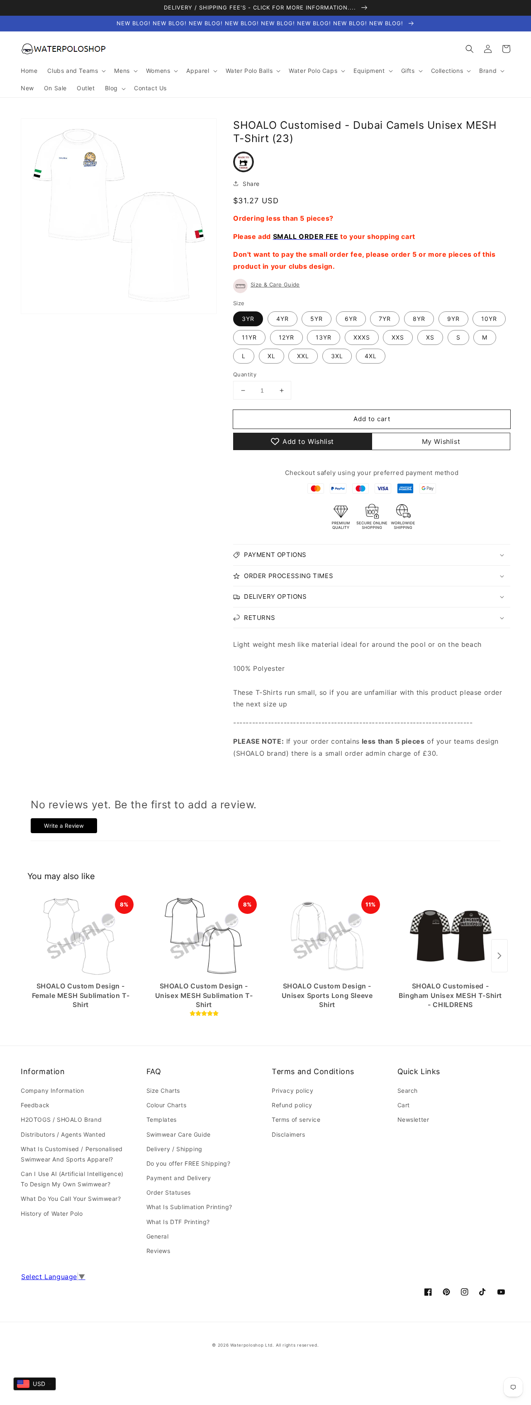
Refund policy (292, 1105)
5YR (316, 318)
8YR (419, 318)
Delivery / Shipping (174, 1148)
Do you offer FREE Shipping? (188, 1163)
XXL (303, 355)
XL (271, 355)
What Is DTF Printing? (178, 1221)
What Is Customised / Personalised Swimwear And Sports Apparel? (72, 1154)
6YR (351, 318)
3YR (248, 318)
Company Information (52, 1090)
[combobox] (34, 1384)
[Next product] (499, 955)
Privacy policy (292, 1090)
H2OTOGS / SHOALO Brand (61, 1119)
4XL (371, 355)
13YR (323, 337)
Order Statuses (168, 1192)
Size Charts (163, 1090)
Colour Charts (166, 1105)
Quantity (244, 374)
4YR (282, 318)
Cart (403, 1105)
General (157, 1236)
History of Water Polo (52, 1213)
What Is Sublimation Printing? (189, 1206)
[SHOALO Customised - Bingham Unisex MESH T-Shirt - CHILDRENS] (450, 936)
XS (430, 337)
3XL (337, 355)
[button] (469, 49)
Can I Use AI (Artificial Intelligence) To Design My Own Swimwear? (72, 1179)
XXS (398, 337)
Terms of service (296, 1119)
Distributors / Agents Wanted (63, 1134)
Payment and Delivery (178, 1177)
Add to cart (371, 419)
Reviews (158, 1250)
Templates (161, 1119)
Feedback (35, 1105)
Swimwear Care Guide (178, 1134)
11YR (249, 337)
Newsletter (413, 1119)
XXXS (361, 337)
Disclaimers (288, 1134)
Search (407, 1090)
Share (251, 183)
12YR (286, 337)
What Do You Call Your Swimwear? (71, 1198)
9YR (453, 318)
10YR (489, 318)
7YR (385, 318)
